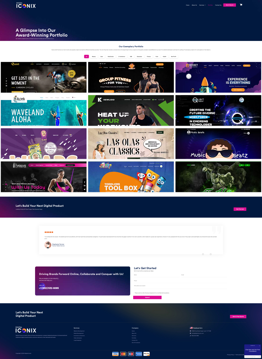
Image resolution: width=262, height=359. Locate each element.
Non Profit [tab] (173, 56)
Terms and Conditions (240, 354)
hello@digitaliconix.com (198, 333)
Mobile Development (79, 333)
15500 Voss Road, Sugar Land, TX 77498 (201, 331)
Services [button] (201, 5)
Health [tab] (164, 56)
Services (134, 335)
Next (211, 254)
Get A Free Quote (238, 316)
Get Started (240, 209)
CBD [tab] (131, 56)
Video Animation (78, 338)
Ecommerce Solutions (79, 335)
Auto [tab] (102, 56)
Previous (203, 254)
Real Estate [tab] (111, 56)
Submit (147, 297)
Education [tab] (139, 56)
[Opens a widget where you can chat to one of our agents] (253, 351)
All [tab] (86, 56)
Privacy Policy (230, 354)
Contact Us (218, 5)
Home (187, 5)
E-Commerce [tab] (122, 56)
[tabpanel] (131, 128)
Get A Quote (229, 5)
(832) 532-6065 (195, 335)
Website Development (79, 331)
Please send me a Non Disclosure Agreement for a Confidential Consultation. (152, 293)
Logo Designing (77, 340)
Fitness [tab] (149, 56)
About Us (194, 5)
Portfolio (210, 5)
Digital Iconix (28, 353)
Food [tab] (157, 56)
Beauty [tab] (94, 56)
